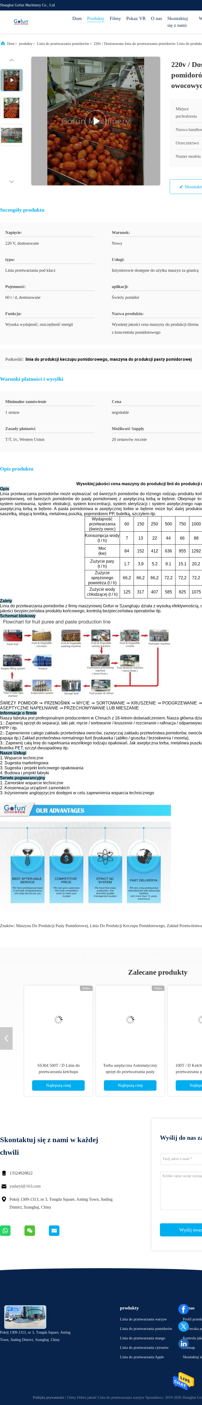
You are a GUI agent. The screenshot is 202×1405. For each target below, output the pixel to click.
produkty (25, 44)
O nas (156, 18)
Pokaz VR (136, 18)
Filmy (115, 18)
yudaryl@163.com (25, 1186)
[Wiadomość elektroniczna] (61, 1234)
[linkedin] (184, 1344)
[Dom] (21, 22)
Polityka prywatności (48, 1397)
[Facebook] (184, 1309)
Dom (77, 18)
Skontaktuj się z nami (177, 22)
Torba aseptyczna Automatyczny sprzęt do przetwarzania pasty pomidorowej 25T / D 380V (122, 1071)
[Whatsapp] (12, 1234)
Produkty (95, 18)
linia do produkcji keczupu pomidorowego (127, 925)
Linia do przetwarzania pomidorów (63, 44)
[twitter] (184, 1326)
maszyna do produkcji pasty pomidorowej (52, 925)
